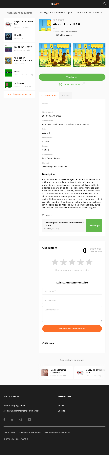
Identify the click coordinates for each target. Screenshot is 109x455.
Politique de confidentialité (57, 432)
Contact (60, 405)
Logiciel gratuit (46, 12)
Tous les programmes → (19, 94)
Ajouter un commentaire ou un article (21, 410)
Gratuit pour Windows (68, 31)
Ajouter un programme (14, 405)
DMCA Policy (9, 432)
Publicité (61, 410)
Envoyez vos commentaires (72, 328)
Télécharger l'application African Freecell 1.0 (64, 224)
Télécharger (72, 77)
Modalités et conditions (30, 432)
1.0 (57, 28)
